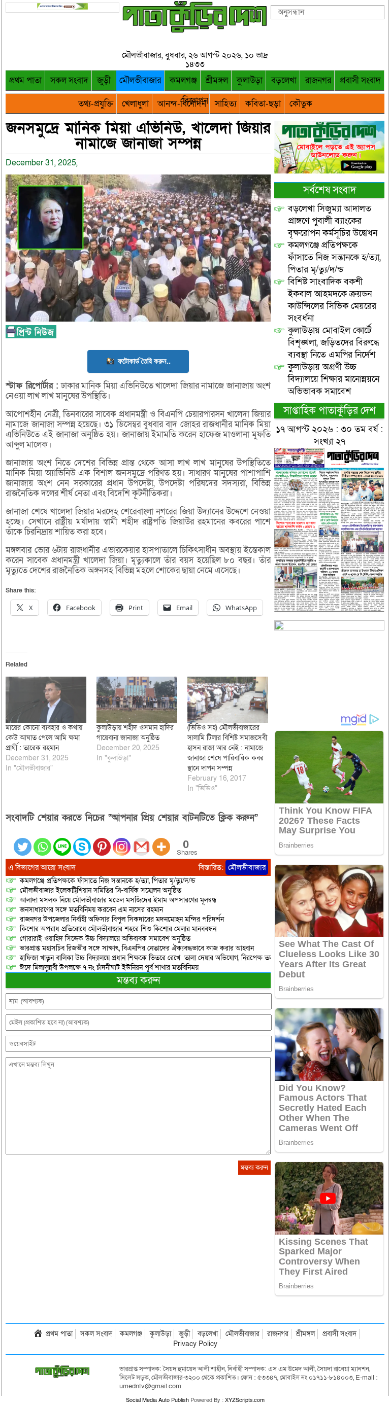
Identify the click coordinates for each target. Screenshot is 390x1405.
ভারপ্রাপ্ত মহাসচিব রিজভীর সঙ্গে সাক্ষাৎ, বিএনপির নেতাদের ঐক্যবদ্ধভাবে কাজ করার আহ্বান (137, 948)
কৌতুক (300, 104)
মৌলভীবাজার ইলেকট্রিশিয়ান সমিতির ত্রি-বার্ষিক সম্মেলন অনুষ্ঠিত (100, 890)
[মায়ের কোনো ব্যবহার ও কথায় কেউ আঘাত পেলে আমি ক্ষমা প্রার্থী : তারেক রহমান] (46, 700)
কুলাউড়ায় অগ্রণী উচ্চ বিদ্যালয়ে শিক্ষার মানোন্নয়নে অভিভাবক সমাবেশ (333, 379)
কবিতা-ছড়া (263, 104)
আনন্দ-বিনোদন (181, 104)
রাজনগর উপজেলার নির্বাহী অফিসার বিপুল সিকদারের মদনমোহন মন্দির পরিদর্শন (122, 919)
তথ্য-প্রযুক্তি (95, 104)
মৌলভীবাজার (140, 80)
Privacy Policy (195, 1344)
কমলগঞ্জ (183, 80)
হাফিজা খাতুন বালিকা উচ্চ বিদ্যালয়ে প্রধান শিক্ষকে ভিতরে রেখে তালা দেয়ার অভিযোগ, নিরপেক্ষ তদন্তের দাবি (158, 958)
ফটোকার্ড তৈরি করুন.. (144, 361)
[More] (161, 841)
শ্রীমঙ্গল (217, 80)
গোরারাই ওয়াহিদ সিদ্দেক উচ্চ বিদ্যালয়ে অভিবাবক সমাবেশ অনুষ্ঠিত (105, 938)
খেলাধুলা (135, 104)
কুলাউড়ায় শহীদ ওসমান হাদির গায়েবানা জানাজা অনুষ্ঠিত (135, 733)
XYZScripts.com (245, 1400)
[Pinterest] (102, 841)
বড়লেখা (284, 80)
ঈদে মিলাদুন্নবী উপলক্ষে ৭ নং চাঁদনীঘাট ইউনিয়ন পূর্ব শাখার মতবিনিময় (109, 967)
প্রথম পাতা (25, 80)
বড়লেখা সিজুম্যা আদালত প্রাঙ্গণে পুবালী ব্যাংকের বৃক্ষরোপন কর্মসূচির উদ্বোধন (332, 221)
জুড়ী (104, 80)
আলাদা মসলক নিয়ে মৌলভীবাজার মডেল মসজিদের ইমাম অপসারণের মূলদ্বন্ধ (118, 900)
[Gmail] (141, 841)
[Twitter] (22, 841)
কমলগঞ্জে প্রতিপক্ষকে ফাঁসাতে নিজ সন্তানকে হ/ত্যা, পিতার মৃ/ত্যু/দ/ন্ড (107, 881)
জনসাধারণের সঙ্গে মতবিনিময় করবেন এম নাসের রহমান (91, 910)
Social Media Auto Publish (157, 1400)
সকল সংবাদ (69, 80)
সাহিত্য (226, 104)
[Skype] (82, 841)
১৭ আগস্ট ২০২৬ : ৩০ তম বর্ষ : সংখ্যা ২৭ (329, 435)
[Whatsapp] (42, 841)
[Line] (62, 841)
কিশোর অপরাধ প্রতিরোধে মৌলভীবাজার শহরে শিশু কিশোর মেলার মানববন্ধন (118, 929)
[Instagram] (122, 841)
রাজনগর (318, 80)
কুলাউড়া (250, 80)
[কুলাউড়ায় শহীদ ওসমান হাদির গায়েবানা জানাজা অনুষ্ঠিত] (136, 700)
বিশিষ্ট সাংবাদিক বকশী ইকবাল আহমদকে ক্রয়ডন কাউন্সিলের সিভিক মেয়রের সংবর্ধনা (332, 300)
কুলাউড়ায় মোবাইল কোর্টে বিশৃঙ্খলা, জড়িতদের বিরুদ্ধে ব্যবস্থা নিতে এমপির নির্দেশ (333, 343)
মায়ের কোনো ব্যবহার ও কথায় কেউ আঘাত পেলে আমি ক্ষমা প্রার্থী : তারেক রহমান (44, 738)
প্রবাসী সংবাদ (360, 80)
